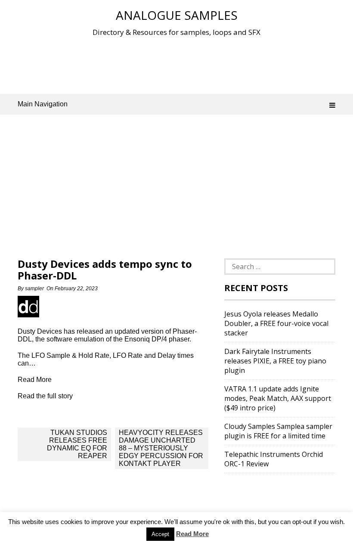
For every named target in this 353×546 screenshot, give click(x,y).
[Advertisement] (176, 64)
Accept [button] (160, 534)
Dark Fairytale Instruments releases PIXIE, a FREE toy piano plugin (275, 361)
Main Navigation (43, 104)
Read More (192, 533)
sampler (34, 288)
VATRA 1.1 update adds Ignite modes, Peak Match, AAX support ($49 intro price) (277, 398)
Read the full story (45, 396)
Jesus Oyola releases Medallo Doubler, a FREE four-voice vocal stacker (276, 323)
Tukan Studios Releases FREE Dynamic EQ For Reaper (77, 444)
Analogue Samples (177, 15)
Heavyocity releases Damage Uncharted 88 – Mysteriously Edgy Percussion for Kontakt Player (161, 448)
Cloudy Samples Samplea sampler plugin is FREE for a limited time (278, 431)
